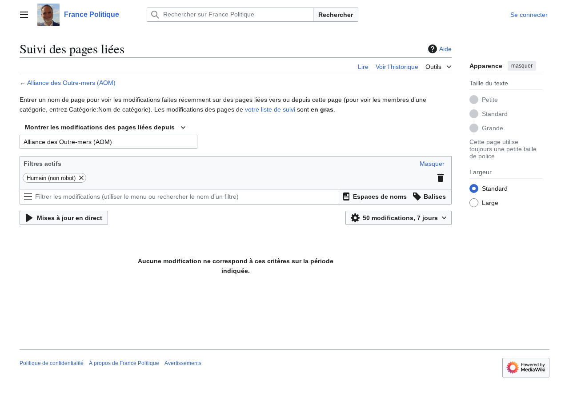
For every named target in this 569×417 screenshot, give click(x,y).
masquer (522, 66)
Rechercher (335, 14)
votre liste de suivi (270, 109)
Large (490, 202)
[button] (24, 15)
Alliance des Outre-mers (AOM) (71, 82)
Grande (492, 127)
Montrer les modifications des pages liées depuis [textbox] (100, 127)
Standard (495, 113)
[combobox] (105, 127)
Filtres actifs (42, 163)
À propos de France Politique (124, 363)
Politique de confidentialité (52, 363)
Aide (445, 48)
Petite (490, 99)
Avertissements (182, 363)
